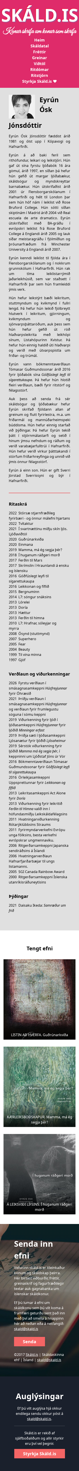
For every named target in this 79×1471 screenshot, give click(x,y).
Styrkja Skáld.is (39, 1454)
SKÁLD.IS (39, 15)
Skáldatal (40, 45)
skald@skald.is (26, 1328)
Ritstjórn (39, 75)
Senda (29, 1342)
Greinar (39, 57)
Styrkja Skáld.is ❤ (39, 81)
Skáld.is (32, 1354)
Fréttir (39, 51)
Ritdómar (39, 69)
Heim (39, 40)
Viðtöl (39, 63)
